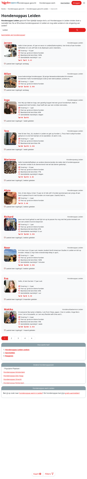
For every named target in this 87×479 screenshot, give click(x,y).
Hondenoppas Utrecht (13, 379)
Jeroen (8, 42)
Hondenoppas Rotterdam (14, 383)
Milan (7, 73)
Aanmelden (65, 3)
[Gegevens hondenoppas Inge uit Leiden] (10, 108)
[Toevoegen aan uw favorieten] (5, 64)
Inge (7, 100)
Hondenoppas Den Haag (13, 376)
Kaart (36, 473)
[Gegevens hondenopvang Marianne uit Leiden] (10, 167)
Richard (8, 216)
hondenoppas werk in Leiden (31, 393)
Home (3, 9)
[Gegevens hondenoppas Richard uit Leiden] (10, 224)
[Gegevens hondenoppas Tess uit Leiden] (10, 139)
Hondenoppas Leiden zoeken (17, 350)
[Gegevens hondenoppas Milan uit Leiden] (10, 81)
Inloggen (76, 3)
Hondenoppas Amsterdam (14, 372)
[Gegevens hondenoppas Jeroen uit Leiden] (10, 50)
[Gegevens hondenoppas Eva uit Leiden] (10, 286)
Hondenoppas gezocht (27, 3)
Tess (6, 131)
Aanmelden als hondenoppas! (13, 35)
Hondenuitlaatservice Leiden (72, 309)
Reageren (9, 356)
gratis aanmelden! (72, 393)
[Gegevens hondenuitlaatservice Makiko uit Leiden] (10, 317)
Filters (48, 473)
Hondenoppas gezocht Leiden (37, 9)
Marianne (10, 159)
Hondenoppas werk (47, 3)
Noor (7, 247)
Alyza (7, 190)
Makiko (8, 309)
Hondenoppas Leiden (75, 43)
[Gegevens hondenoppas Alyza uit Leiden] (10, 198)
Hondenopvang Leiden (74, 160)
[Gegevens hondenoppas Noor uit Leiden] (10, 255)
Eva (6, 278)
